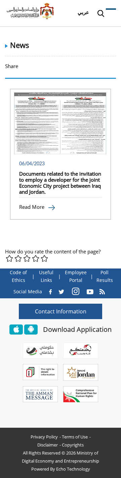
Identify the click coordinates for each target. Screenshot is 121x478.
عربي (83, 12)
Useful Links (46, 276)
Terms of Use (75, 437)
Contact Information (60, 311)
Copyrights (73, 445)
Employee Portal (76, 276)
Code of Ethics (18, 276)
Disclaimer (47, 445)
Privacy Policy (44, 437)
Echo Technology (73, 469)
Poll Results (104, 276)
